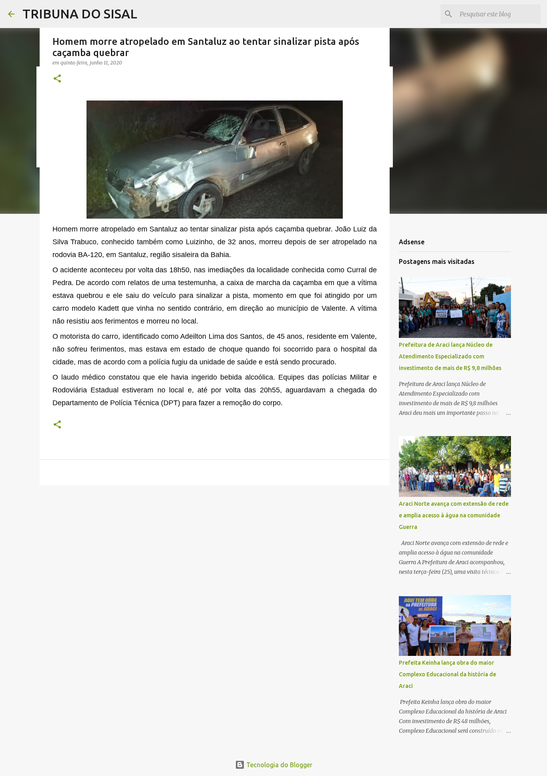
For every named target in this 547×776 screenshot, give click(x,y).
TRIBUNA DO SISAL (79, 13)
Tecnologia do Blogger (278, 764)
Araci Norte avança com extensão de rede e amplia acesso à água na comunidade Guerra (454, 515)
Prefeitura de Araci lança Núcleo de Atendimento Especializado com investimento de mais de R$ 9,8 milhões (450, 356)
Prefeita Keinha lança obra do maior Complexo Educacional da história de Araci (447, 674)
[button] (57, 79)
